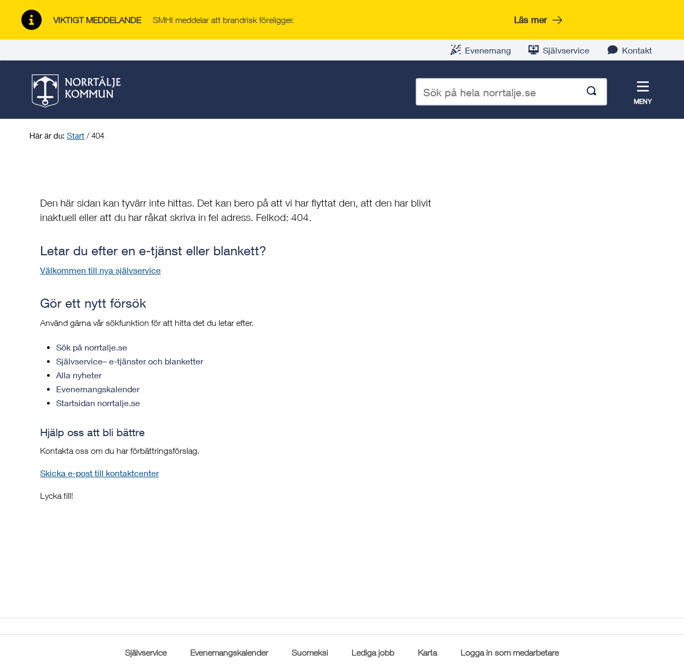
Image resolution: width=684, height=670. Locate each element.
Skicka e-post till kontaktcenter (99, 473)
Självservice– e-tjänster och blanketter (129, 361)
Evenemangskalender (97, 389)
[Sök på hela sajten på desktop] (592, 92)
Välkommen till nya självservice (100, 270)
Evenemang (488, 50)
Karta (427, 652)
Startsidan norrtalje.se (98, 403)
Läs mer (530, 19)
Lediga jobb (373, 652)
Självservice (566, 50)
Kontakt (637, 50)
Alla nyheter (79, 375)
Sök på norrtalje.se (91, 347)
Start (75, 135)
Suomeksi (310, 652)
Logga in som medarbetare (510, 652)
